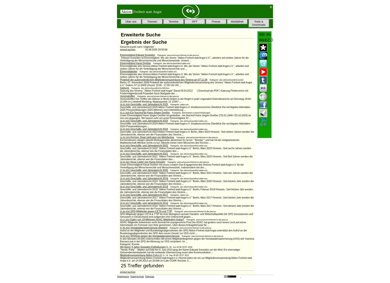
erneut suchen (127, 49)
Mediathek (237, 21)
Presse (216, 21)
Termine (173, 21)
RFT (194, 21)
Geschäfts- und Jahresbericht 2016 (144, 203)
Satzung (124, 88)
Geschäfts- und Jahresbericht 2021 (144, 153)
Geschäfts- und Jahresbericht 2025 (144, 104)
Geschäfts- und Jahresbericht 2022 (144, 145)
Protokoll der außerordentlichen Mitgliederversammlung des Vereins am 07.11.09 (163, 79)
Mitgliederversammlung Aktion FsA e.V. (141, 255)
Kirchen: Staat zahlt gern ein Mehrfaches (147, 137)
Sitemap (149, 276)
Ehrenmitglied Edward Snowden (137, 55)
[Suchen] (257, 7)
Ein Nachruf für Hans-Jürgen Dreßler (145, 112)
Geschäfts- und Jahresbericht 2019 (144, 178)
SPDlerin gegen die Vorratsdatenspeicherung (149, 236)
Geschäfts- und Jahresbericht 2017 (144, 195)
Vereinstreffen (127, 96)
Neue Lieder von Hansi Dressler (142, 162)
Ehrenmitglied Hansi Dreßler (135, 63)
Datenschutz (137, 276)
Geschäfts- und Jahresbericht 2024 (144, 121)
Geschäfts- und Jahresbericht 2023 (144, 129)
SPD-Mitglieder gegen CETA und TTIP (146, 211)
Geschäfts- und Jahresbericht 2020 (144, 170)
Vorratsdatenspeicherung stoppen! (143, 227)
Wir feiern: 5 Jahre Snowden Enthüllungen (143, 247)
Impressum (123, 276)
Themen (152, 21)
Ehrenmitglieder (128, 71)
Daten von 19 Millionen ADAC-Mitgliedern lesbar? (152, 219)
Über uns (130, 21)
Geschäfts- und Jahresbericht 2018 (144, 186)
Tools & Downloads (259, 23)
